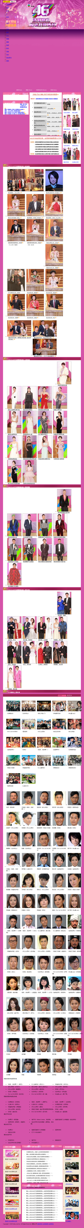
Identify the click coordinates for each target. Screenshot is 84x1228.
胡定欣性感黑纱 (54, 146)
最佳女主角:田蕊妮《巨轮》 (14, 217)
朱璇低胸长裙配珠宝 (44, 459)
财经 (7, 23)
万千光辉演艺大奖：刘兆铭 (14, 292)
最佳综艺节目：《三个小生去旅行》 (44, 356)
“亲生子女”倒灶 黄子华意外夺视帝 (44, 94)
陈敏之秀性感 (57, 409)
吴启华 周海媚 (67, 112)
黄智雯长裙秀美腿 (39, 151)
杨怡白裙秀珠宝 (12, 434)
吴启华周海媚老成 (47, 144)
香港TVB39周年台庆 (11, 1221)
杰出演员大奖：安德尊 (13, 317)
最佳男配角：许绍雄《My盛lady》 (34, 217)
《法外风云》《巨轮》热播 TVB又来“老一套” (37, 1182)
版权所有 (40, 1224)
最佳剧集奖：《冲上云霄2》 (14, 192)
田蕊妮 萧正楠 (67, 129)
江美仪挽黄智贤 (38, 146)
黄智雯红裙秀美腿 (43, 409)
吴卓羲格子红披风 (13, 586)
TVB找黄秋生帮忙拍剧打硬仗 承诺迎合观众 (36, 1178)
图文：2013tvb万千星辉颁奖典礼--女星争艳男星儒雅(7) (40, 1219)
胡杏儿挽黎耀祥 (54, 144)
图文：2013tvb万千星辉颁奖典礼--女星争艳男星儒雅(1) (40, 1212)
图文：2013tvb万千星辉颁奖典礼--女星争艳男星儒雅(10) (40, 1207)
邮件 (7, 48)
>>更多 (26, 93)
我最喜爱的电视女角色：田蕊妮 (34, 242)
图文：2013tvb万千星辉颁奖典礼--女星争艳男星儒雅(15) (40, 1210)
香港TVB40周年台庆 (11, 1209)
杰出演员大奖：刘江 (50, 317)
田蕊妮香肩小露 (27, 434)
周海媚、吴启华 (58, 664)
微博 (7, 45)
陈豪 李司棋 (66, 162)
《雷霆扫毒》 (69, 1171)
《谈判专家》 (69, 1209)
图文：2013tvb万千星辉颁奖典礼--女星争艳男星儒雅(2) (40, 1217)
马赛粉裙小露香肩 (59, 459)
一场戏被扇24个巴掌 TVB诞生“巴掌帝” (35, 1171)
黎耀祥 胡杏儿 (75, 145)
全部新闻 (45, 1224)
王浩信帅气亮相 (27, 537)
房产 (7, 32)
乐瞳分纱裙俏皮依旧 (29, 483)
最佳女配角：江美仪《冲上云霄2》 (53, 217)
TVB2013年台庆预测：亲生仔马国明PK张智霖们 (37, 1156)
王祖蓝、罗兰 (12, 640)
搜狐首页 (9, 4)
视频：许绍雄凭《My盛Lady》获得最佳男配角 (15, 113)
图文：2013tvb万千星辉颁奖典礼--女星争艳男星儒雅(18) (40, 1195)
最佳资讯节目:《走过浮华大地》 (43, 337)
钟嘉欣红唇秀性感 (59, 434)
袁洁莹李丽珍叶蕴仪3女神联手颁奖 (43, 153)
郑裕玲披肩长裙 (62, 385)
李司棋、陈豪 (62, 615)
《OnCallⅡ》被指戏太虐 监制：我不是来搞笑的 (37, 1173)
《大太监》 (68, 1159)
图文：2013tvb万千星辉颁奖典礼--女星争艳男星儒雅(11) (40, 1193)
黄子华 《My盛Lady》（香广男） (54, 113)
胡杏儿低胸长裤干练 (14, 409)
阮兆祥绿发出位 (12, 537)
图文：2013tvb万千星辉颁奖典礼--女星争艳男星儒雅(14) (40, 1198)
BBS (7, 54)
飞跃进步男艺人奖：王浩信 (52, 242)
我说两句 (9, 57)
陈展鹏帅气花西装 (28, 561)
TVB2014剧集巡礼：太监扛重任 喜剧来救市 (37, 1163)
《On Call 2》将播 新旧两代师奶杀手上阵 (37, 1180)
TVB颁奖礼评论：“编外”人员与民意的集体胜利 (37, 1152)
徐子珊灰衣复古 (43, 434)
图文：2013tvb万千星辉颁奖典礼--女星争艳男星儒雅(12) (40, 1191)
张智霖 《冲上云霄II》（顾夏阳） (55, 121)
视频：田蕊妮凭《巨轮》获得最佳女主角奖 (14, 109)
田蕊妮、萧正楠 (12, 689)
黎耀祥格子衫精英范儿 (44, 537)
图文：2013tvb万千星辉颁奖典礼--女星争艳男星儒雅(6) (40, 1205)
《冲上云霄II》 (50, 108)
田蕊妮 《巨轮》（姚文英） (53, 117)
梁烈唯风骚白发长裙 (64, 512)
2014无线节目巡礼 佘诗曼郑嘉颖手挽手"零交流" (38, 1175)
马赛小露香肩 (38, 149)
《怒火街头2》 (69, 1184)
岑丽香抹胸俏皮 (54, 151)
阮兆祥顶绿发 (47, 142)
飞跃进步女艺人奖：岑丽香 (52, 267)
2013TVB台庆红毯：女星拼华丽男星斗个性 (45, 138)
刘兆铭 (48, 104)
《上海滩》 (68, 1221)
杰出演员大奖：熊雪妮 (32, 292)
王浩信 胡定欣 (67, 145)
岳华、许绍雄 (12, 664)
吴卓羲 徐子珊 (75, 162)
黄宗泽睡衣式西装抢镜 (44, 561)
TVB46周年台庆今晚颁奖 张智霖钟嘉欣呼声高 (37, 1166)
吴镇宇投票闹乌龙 (55, 153)
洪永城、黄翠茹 (27, 640)
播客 (7, 42)
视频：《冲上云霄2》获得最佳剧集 (12, 110)
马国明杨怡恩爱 (38, 144)
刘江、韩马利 (27, 664)
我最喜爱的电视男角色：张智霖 (15, 242)
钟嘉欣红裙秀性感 (47, 146)
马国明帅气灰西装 (13, 561)
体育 (7, 11)
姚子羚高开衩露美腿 (46, 149)
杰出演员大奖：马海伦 (32, 317)
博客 (7, 51)
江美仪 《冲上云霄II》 (52, 135)
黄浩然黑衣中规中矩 (59, 561)
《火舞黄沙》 (69, 1196)
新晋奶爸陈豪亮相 (39, 142)
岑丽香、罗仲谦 (58, 640)
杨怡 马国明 (74, 112)
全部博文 (51, 1224)
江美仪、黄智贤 (43, 664)
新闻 (7, 7)
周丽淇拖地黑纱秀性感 (29, 459)
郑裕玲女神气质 (47, 151)
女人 (7, 35)
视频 (7, 39)
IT (7, 26)
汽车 (7, 29)
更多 (60, 1146)
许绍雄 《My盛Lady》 (52, 131)
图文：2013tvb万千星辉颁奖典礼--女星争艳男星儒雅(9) (40, 1200)
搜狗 (7, 61)
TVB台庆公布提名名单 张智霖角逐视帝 (35, 1161)
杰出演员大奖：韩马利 (51, 292)
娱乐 (7, 17)
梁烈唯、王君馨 (43, 640)
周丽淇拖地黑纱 (54, 149)
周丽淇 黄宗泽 (75, 129)
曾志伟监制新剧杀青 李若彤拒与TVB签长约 (36, 1168)
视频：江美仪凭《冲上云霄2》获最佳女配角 (14, 112)
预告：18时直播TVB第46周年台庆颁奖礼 (36, 1154)
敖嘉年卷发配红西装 (59, 537)
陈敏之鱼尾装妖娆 (54, 142)
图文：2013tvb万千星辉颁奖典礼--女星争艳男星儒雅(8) (40, 1203)
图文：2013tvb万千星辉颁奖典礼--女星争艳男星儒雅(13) (40, 1214)
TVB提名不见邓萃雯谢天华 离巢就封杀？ (36, 1159)
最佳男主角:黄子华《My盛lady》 (53, 192)
